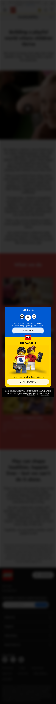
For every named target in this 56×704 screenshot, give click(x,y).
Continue (28, 331)
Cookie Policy (31, 395)
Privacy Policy (45, 395)
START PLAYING (28, 382)
